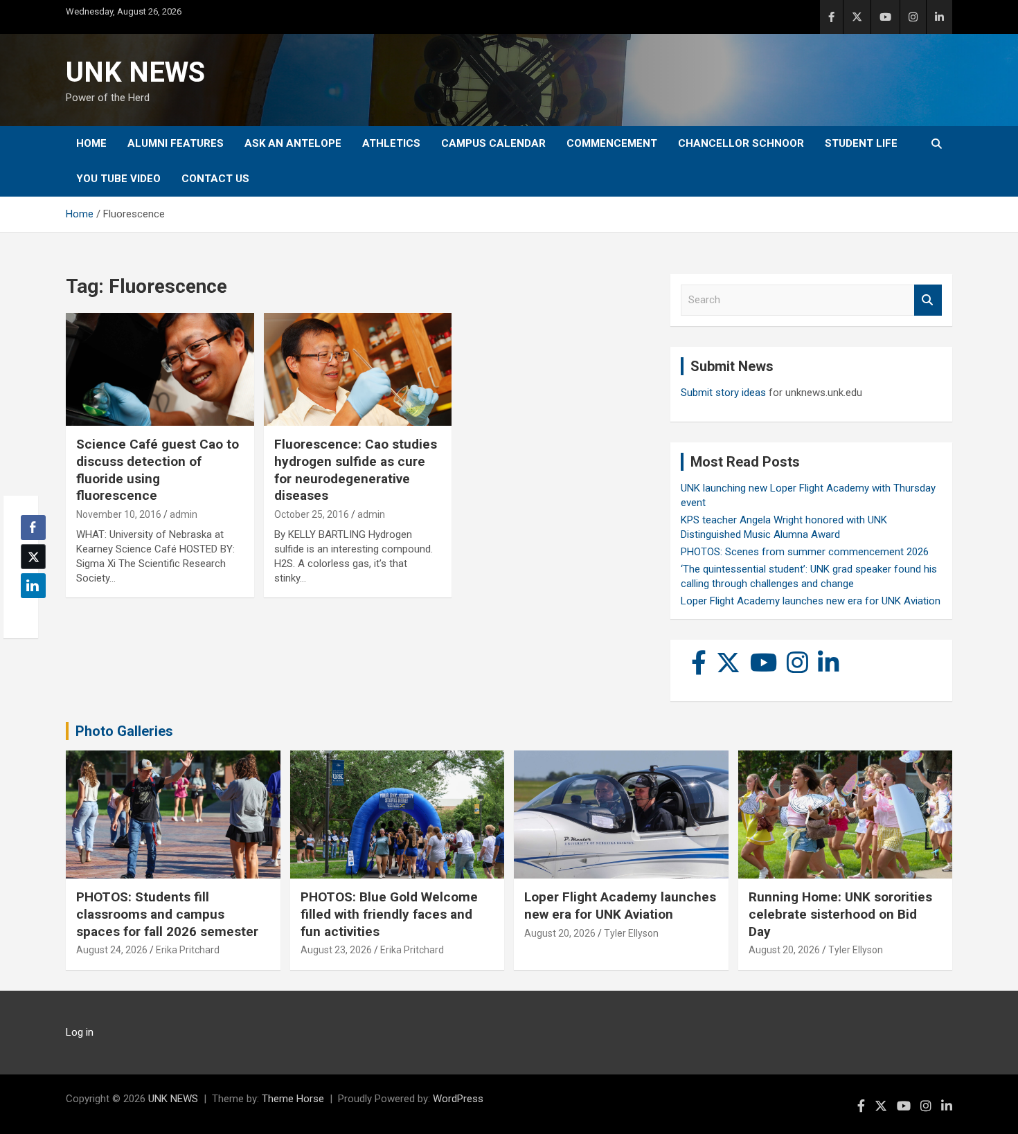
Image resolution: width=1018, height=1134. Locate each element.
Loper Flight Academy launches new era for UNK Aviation (810, 601)
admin (183, 514)
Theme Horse (293, 1098)
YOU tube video (118, 178)
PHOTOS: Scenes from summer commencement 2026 (805, 552)
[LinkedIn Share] (33, 585)
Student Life (861, 143)
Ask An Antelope (292, 143)
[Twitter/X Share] (33, 556)
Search (928, 300)
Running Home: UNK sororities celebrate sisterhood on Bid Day (840, 914)
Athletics (391, 143)
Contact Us (215, 178)
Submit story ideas (723, 392)
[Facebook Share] (33, 527)
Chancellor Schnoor (741, 143)
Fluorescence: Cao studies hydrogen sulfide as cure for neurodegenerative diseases (355, 469)
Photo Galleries (124, 731)
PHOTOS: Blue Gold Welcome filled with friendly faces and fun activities (389, 914)
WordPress (458, 1098)
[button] (29, 612)
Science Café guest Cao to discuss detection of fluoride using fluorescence (157, 469)
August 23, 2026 (336, 949)
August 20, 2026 (560, 933)
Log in (79, 1032)
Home (91, 143)
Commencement (611, 143)
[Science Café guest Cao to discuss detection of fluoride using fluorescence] (159, 369)
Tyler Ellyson (631, 933)
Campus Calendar (493, 143)
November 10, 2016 (118, 514)
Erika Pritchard (188, 949)
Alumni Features (175, 143)
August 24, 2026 (112, 949)
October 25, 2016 (311, 514)
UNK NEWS (135, 72)
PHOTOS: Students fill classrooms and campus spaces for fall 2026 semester (167, 914)
